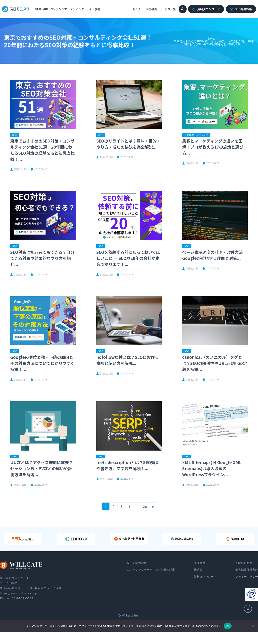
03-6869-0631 (22, 598)
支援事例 (151, 9)
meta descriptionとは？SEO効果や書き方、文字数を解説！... (127, 465)
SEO (38, 9)
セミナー (138, 9)
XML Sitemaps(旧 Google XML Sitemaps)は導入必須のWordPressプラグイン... (211, 468)
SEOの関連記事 (137, 562)
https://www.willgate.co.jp (18, 593)
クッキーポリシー (246, 576)
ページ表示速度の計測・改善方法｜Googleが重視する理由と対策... (214, 255)
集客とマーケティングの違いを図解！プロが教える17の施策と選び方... (212, 147)
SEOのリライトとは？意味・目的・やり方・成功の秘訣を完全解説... (128, 144)
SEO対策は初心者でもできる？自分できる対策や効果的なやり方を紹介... (42, 258)
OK (228, 625)
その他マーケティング (196, 134)
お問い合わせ (243, 562)
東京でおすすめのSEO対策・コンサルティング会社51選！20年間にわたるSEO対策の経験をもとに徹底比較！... (42, 150)
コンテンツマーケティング (67, 9)
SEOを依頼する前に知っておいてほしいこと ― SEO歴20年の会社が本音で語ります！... (128, 258)
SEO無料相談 (243, 9)
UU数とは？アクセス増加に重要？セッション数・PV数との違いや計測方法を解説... (41, 468)
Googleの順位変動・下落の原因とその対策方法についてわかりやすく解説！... (42, 363)
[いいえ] (253, 626)
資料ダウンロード (208, 9)
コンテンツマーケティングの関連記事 (151, 569)
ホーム (211, 38)
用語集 (198, 569)
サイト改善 (93, 9)
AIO (45, 9)
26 (145, 507)
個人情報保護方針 (246, 569)
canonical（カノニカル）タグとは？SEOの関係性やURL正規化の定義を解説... (214, 363)
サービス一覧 (167, 9)
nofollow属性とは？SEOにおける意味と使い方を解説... (127, 360)
